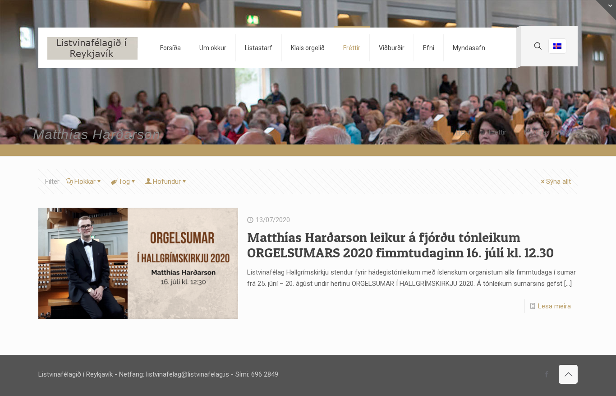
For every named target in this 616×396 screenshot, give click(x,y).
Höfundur (167, 181)
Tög (124, 181)
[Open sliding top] (606, 10)
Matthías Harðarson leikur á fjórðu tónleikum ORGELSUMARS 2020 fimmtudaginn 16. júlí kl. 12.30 (400, 245)
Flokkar (85, 181)
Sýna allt (558, 181)
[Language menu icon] (557, 46)
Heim (463, 132)
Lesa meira (554, 306)
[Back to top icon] (568, 374)
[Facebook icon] (546, 374)
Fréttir (497, 132)
